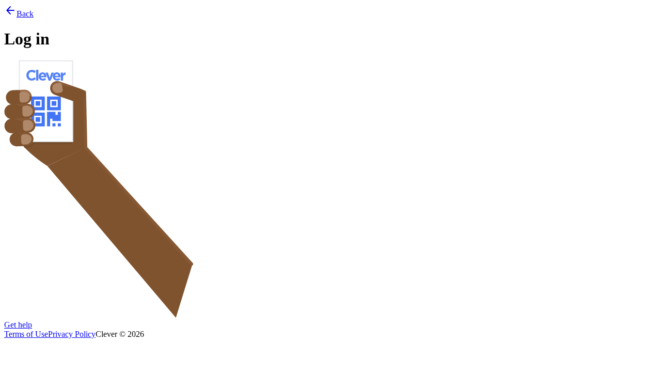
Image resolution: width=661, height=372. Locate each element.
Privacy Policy (72, 334)
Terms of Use (26, 334)
